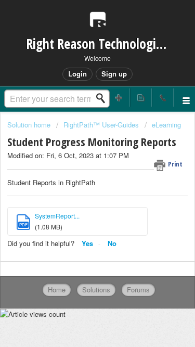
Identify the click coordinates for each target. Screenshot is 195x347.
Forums (138, 289)
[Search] (103, 98)
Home (57, 289)
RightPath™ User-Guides (101, 125)
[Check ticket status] (141, 97)
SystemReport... (57, 215)
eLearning (166, 125)
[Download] (78, 162)
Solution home (30, 125)
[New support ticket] (119, 97)
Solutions (96, 289)
